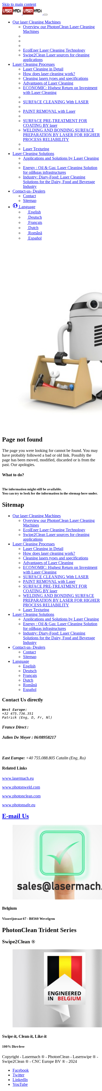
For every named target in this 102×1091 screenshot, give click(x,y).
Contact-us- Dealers (29, 647)
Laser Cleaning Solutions (33, 614)
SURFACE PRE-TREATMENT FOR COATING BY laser (55, 588)
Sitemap (29, 656)
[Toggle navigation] (45, 14)
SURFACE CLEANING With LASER (56, 577)
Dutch (28, 680)
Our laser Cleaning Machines (37, 516)
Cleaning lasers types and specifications (55, 558)
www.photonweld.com (21, 787)
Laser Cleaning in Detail (43, 548)
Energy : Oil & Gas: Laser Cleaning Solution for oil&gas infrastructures (60, 626)
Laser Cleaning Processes (34, 544)
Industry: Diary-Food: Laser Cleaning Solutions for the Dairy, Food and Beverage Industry (59, 638)
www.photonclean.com (21, 796)
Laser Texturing (36, 609)
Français (30, 675)
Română (30, 685)
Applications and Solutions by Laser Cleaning (61, 619)
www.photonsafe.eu (18, 805)
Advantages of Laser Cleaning (48, 563)
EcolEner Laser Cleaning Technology (54, 530)
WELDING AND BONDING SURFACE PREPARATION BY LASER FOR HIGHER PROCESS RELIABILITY (61, 600)
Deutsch (30, 671)
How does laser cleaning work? (49, 553)
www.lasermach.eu (18, 778)
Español (29, 689)
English (29, 666)
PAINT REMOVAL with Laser (49, 581)
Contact (29, 652)
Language (21, 661)
